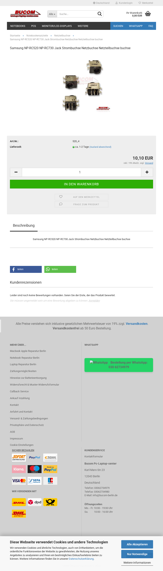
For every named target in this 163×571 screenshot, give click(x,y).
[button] (26, 269)
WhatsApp (136, 25)
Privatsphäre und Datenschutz (27, 425)
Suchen (118, 25)
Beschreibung (24, 225)
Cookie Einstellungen (21, 444)
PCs (33, 25)
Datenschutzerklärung (81, 558)
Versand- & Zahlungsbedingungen (29, 418)
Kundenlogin (125, 3)
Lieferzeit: (16, 146)
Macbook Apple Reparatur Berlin (28, 350)
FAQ (150, 25)
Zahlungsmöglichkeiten (23, 371)
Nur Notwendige (137, 554)
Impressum (16, 438)
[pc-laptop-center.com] (25, 14)
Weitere (83, 25)
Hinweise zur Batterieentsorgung (28, 377)
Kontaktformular (93, 456)
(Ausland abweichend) (100, 147)
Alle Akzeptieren (137, 544)
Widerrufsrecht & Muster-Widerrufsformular (34, 384)
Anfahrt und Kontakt (21, 411)
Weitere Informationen (137, 562)
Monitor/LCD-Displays (57, 25)
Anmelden (94, 300)
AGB (12, 431)
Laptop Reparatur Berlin (23, 364)
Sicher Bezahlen (23, 450)
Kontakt (14, 404)
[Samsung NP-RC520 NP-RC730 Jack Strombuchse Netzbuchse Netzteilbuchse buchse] (81, 83)
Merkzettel (147, 3)
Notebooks (17, 25)
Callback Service (19, 391)
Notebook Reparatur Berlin (24, 357)
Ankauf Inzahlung (20, 398)
